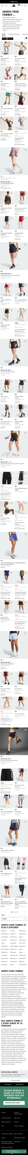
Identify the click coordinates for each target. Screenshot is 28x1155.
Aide (2, 1126)
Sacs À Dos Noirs (22, 943)
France (16, 1152)
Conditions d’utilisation (7, 1147)
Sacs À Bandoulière (13, 965)
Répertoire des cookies (19, 1137)
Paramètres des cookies (7, 1133)
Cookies (3, 1137)
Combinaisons (5, 934)
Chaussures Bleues (13, 937)
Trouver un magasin (19, 1126)
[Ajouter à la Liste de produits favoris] (11, 44)
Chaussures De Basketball (23, 955)
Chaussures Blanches (13, 949)
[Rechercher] (22, 5)
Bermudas (4, 964)
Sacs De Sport (5, 949)
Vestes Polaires (21, 949)
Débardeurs (4, 946)
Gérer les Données (18, 1133)
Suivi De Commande (6, 1118)
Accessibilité (17, 1141)
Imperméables (14, 946)
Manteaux (4, 930)
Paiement (16, 1122)
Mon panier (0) (19, 1084)
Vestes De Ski (14, 955)
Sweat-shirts (4, 958)
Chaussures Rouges (13, 962)
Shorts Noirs (22, 958)
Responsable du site (6, 1122)
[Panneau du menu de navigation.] (2, 5)
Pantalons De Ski (13, 958)
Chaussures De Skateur (22, 934)
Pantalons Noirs (13, 934)
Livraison (3, 1112)
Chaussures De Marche (22, 940)
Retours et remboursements (18, 1113)
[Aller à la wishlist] (6, 5)
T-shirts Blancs (12, 931)
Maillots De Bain (4, 952)
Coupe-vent (4, 961)
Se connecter (8, 1084)
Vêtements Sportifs (13, 952)
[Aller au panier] (25, 5)
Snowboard (4, 955)
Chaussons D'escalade (22, 946)
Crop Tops (4, 940)
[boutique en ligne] (13, 6)
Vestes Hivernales (22, 937)
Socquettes (13, 943)
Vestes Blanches (21, 952)
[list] (14, 34)
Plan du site (17, 1118)
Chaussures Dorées (13, 940)
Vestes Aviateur (3, 943)
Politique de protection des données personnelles (7, 1142)
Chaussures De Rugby (22, 931)
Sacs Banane (4, 937)
